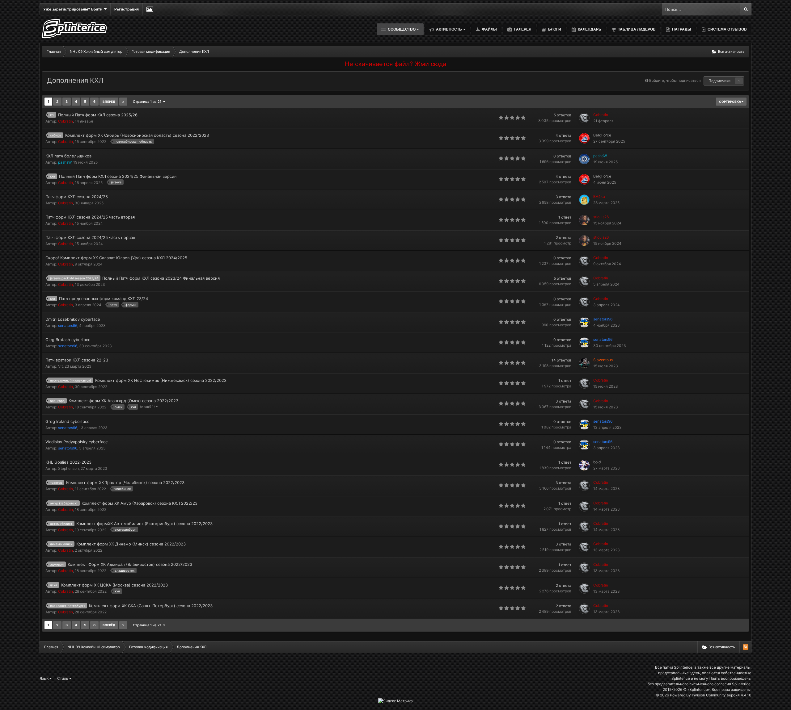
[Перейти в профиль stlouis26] (584, 220)
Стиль (63, 678)
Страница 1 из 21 (148, 101)
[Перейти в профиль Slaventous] (584, 363)
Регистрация (126, 9)
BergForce (602, 135)
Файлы (489, 29)
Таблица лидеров (636, 29)
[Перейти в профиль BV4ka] (584, 199)
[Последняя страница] (123, 102)
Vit (60, 366)
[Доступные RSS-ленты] (745, 647)
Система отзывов (727, 29)
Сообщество (401, 29)
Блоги (554, 29)
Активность (448, 29)
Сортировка (730, 101)
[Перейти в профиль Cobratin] (584, 118)
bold (597, 462)
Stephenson (68, 468)
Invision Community (709, 695)
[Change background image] (150, 9)
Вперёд (109, 101)
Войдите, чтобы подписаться (675, 80)
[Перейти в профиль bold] (584, 465)
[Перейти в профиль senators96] (584, 322)
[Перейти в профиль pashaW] (584, 159)
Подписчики (719, 80)
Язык (44, 678)
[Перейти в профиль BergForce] (584, 138)
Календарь (589, 29)
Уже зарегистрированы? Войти (73, 9)
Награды (681, 29)
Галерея (522, 29)
